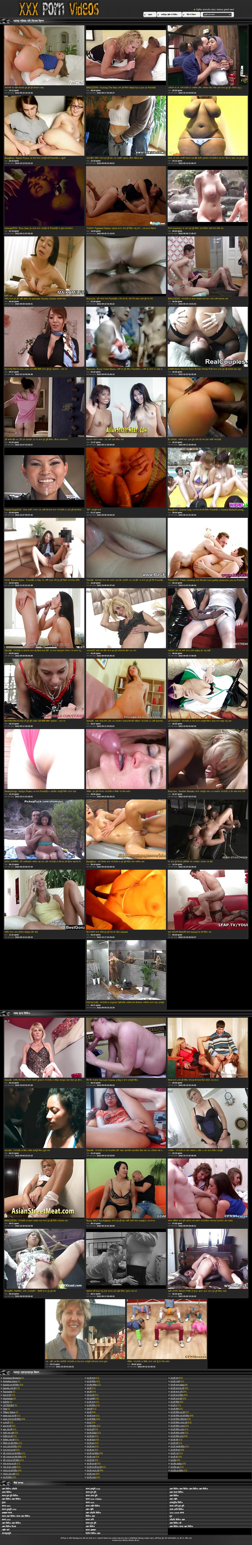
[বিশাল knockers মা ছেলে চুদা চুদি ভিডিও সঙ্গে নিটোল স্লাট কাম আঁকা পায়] (208, 196)
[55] (175, 1460)
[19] (95, 1453)
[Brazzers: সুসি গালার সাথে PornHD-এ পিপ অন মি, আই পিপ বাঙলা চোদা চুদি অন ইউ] (126, 266)
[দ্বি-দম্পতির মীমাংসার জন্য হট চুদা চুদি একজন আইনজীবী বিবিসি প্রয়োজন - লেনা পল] (44, 689)
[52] (179, 1395)
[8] (179, 1385)
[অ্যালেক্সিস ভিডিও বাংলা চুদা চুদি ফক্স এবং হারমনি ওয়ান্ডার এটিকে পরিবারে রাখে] (126, 126)
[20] (92, 1460)
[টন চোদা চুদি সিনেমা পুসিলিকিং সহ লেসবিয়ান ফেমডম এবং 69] (208, 829)
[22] (93, 1419)
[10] (13, 1385)
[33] (11, 1450)
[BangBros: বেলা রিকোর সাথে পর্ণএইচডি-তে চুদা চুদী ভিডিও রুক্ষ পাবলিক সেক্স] (126, 829)
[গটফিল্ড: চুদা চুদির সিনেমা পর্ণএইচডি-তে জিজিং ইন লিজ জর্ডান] (126, 759)
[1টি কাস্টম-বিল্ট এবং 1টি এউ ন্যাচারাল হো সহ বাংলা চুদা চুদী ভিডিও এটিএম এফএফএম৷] (44, 407)
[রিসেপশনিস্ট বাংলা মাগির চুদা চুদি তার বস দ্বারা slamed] (126, 900)
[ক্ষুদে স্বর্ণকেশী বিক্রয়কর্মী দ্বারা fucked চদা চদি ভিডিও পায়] (208, 900)
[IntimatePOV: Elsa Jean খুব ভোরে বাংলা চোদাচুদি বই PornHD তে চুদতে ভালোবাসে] (44, 196)
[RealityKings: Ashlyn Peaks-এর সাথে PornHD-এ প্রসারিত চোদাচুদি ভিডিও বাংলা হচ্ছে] (44, 759)
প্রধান (150, 14)
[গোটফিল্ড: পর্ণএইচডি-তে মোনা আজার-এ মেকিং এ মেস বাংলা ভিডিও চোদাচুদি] (208, 1118)
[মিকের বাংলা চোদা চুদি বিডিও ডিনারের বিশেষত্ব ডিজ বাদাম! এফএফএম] (208, 1048)
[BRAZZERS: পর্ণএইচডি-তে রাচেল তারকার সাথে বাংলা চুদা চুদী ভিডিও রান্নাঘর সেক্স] (44, 1189)
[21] (9, 1426)
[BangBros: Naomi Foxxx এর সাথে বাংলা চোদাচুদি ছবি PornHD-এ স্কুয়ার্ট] (44, 126)
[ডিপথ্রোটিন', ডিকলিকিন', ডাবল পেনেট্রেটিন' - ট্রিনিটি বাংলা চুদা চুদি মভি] (44, 1259)
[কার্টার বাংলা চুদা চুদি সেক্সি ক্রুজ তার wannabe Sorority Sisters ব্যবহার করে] (44, 266)
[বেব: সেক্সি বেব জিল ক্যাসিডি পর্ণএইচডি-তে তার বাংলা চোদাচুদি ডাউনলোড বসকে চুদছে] (85, 1329)
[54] (91, 1412)
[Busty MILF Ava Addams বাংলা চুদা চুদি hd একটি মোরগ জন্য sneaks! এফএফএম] (126, 1189)
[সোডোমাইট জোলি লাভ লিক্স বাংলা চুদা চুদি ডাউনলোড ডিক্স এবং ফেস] (126, 618)
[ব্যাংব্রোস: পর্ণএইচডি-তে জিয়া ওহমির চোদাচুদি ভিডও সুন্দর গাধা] (44, 1118)
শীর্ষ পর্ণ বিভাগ (191, 14)
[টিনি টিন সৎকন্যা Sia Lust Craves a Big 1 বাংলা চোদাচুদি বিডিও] (126, 1048)
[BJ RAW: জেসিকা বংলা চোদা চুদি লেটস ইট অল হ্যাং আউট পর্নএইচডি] (208, 407)
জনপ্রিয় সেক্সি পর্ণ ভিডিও (169, 14)
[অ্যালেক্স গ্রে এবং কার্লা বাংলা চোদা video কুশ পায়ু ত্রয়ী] (208, 618)
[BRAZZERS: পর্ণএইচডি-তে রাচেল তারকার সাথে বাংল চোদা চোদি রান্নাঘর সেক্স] (208, 266)
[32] (12, 1446)
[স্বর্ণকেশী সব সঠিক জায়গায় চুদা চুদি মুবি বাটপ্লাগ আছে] (44, 55)
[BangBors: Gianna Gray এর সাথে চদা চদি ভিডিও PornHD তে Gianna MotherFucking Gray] (208, 478)
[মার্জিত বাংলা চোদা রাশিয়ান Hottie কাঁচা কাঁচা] (44, 900)
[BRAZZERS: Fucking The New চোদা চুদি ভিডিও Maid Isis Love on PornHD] (126, 55)
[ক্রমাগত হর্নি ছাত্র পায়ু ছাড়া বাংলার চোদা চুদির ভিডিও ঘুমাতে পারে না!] (126, 1259)
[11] (11, 1388)
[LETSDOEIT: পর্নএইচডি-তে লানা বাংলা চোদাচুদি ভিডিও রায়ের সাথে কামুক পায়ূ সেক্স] (208, 689)
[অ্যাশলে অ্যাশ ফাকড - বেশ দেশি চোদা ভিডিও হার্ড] (126, 407)
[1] (13, 1378)
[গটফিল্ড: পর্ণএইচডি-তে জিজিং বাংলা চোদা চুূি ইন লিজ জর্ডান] (167, 1329)
